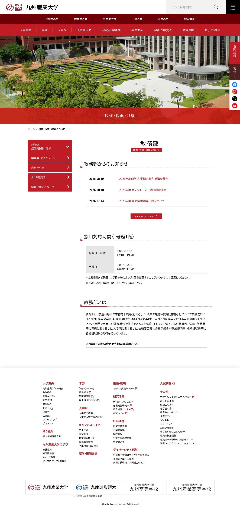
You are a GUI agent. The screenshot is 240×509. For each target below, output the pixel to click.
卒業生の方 (109, 19)
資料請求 (234, 51)
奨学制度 (83, 434)
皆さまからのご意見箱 (171, 431)
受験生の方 (51, 19)
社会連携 (118, 421)
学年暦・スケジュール (43, 158)
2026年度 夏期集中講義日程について (142, 201)
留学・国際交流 (162, 30)
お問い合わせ (167, 427)
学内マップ (48, 423)
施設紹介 (47, 404)
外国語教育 (48, 453)
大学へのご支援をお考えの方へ (176, 396)
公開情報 (47, 400)
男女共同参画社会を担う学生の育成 (131, 454)
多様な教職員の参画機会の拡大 (129, 462)
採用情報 (189, 19)
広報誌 (46, 415)
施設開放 (117, 434)
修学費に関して (87, 437)
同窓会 (46, 408)
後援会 (46, 411)
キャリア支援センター (124, 388)
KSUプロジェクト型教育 (54, 461)
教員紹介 (84, 392)
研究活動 (118, 396)
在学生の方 (80, 19)
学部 (44, 30)
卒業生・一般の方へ (170, 412)
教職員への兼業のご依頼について (177, 439)
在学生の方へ (167, 408)
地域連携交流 (120, 426)
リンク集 (164, 420)
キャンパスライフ (89, 425)
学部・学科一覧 (86, 388)
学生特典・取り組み (88, 445)
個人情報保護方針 (52, 436)
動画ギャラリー (50, 396)
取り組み (47, 392)
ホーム (31, 129)
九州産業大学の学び (55, 444)
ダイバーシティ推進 (125, 449)
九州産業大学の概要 (53, 388)
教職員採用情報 (168, 435)
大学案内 (25, 30)
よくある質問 (38, 177)
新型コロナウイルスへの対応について (178, 443)
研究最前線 (85, 396)
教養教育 (47, 449)
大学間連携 (119, 441)
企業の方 (163, 19)
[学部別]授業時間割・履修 (41, 146)
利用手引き (37, 167)
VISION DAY (119, 413)
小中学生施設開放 (122, 437)
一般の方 (137, 19)
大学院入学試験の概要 (90, 417)
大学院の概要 (86, 413)
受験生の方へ (167, 404)
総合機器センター (122, 409)
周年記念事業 (167, 400)
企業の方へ (166, 416)
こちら (118, 283)
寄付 (234, 70)
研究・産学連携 (111, 30)
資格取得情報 (86, 441)
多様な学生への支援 (123, 458)
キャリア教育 (212, 30)
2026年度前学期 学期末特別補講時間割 (143, 178)
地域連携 (188, 30)
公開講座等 (119, 430)
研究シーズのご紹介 (123, 401)
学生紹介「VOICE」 (88, 400)
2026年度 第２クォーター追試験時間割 (142, 190)
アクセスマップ (50, 419)
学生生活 (137, 30)
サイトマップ (166, 424)
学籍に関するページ (42, 187)
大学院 (62, 30)
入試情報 (83, 30)
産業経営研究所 (121, 405)
